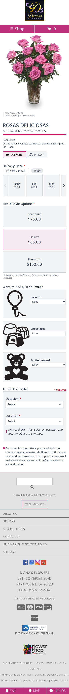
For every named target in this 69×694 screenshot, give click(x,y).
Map (35, 691)
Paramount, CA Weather (16, 674)
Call (12, 691)
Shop (19, 28)
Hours (59, 691)
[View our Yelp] (43, 564)
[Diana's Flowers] (34, 19)
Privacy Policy (10, 680)
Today (37, 170)
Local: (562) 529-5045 (34, 590)
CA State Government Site (52, 674)
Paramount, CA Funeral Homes (23, 663)
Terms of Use (59, 680)
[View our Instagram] (37, 564)
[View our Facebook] (25, 564)
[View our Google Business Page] (31, 564)
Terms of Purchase (35, 680)
